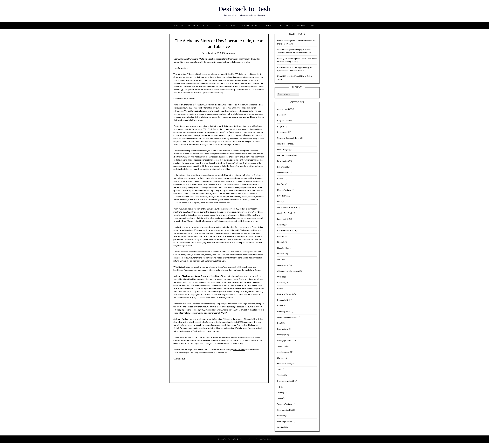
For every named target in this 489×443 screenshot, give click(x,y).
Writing (280, 427)
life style (281, 242)
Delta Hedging (283, 149)
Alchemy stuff (283, 109)
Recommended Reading (292, 25)
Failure (280, 178)
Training (280, 392)
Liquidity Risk (283, 248)
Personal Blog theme (263, 439)
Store (312, 25)
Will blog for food (284, 421)
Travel (280, 398)
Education (281, 167)
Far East (280, 184)
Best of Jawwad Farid (200, 25)
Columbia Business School (288, 138)
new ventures (283, 265)
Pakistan (281, 282)
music (279, 259)
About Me (179, 25)
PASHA (223, 313)
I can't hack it (282, 219)
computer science (284, 144)
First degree (282, 196)
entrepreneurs (283, 173)
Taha (279, 369)
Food (279, 201)
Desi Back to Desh (244, 9)
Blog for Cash (283, 120)
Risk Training (282, 329)
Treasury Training (284, 404)
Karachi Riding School (286, 230)
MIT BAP (281, 253)
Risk (279, 323)
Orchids (280, 277)
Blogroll (280, 126)
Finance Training (284, 190)
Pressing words (283, 311)
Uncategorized (283, 410)
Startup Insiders (284, 363)
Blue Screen (282, 132)
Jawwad (232, 53)
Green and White (196, 59)
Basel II (280, 115)
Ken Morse (282, 236)
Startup (280, 358)
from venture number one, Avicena (189, 77)
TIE (278, 387)
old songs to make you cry (288, 271)
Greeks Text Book (284, 213)
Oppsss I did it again (226, 25)
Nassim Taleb (239, 349)
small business (283, 352)
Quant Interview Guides (287, 317)
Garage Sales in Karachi (287, 207)
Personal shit (282, 300)
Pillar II (280, 306)
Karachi (280, 225)
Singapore (281, 346)
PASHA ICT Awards (285, 294)
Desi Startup (282, 161)
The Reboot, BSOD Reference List (259, 25)
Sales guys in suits (285, 340)
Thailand (281, 375)
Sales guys (281, 334)
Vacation (281, 415)
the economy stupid (285, 381)
